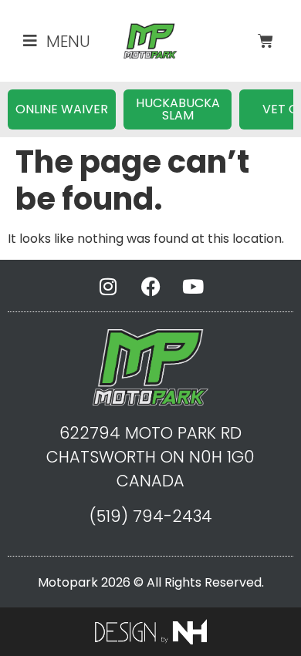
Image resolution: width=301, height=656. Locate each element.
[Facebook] (150, 286)
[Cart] (265, 41)
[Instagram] (108, 286)
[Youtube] (193, 286)
